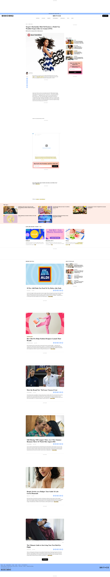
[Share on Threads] (27, 85)
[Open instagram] (6, 16)
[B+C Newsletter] (55, 234)
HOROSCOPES (62, 18)
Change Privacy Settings (30, 566)
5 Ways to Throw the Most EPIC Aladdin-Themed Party (78, 282)
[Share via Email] (27, 83)
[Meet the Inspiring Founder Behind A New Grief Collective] (69, 52)
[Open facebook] (2, 16)
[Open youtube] (7, 16)
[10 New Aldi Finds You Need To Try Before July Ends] (45, 274)
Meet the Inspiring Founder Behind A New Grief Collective (78, 53)
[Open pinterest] (4, 16)
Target (33, 76)
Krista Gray (29, 549)
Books (75, 40)
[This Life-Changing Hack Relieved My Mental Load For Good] (69, 58)
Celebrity (48, 18)
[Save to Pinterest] (27, 80)
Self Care (43, 18)
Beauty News (76, 45)
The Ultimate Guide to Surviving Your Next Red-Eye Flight (44, 546)
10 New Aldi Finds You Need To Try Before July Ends (44, 288)
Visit (35, 244)
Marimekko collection (40, 76)
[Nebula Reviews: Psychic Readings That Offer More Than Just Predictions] (69, 265)
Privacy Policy (20, 566)
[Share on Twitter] (27, 82)
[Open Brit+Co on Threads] (7, 569)
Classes (67, 240)
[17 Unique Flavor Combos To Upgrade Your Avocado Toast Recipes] (80, 210)
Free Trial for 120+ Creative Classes (54, 13)
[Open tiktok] (11, 16)
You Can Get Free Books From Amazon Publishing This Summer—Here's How (78, 42)
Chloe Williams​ (30, 392)
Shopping (37, 18)
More (72, 18)
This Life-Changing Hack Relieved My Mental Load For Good (78, 58)
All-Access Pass (80, 242)
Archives (24, 566)
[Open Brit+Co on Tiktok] (8, 569)
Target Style (42, 159)
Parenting (75, 56)
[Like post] (27, 87)
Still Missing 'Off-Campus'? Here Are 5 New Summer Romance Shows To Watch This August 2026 (26, 207)
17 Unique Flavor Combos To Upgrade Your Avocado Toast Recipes (97, 207)
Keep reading (50, 296)
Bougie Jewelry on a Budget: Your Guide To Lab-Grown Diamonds (78, 47)
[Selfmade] (35, 234)
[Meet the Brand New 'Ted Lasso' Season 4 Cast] (45, 376)
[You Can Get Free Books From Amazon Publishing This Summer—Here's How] (69, 41)
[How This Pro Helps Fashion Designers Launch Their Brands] (45, 323)
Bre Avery (29, 290)
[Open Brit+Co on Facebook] (1, 569)
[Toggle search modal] (101, 16)
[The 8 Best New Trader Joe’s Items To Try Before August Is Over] (45, 210)
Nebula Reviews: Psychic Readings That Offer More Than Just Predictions (78, 266)
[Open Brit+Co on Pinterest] (3, 569)
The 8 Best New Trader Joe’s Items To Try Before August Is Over (61, 207)
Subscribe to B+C (49, 240)
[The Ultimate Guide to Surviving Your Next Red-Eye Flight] (45, 529)
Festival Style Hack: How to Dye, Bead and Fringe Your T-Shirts (78, 277)
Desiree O (31, 72)
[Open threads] (9, 16)
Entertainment (55, 18)
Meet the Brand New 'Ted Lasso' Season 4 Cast (42, 390)
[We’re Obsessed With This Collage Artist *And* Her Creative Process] (69, 271)
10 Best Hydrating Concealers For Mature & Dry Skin (27, 215)
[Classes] (75, 234)
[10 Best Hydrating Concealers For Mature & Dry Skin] (10, 219)
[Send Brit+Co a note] (12, 16)
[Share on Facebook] (27, 78)
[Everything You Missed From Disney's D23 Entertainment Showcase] (45, 219)
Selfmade (28, 240)
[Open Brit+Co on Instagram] (4, 569)
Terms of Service (15, 566)
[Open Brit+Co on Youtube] (6, 569)
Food (68, 18)
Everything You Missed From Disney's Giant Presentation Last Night (60, 216)
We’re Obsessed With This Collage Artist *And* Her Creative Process (78, 272)
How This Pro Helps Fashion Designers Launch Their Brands (44, 339)
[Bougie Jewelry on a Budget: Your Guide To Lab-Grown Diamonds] (69, 47)
